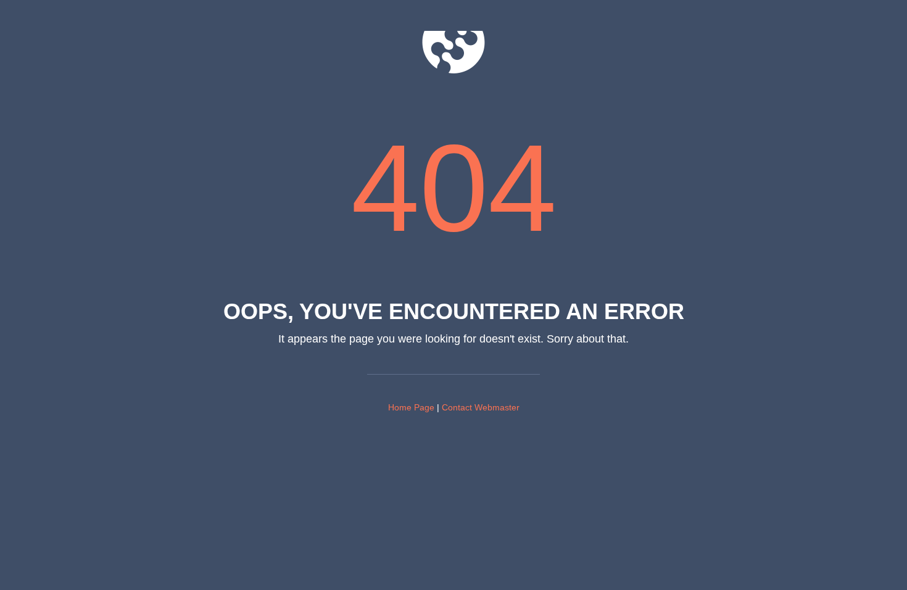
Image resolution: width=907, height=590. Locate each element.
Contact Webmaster (481, 407)
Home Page (411, 407)
